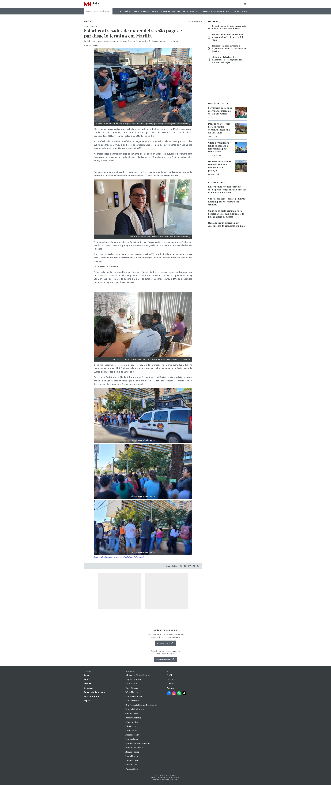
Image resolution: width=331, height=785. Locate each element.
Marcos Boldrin (132, 735)
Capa (86, 675)
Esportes (88, 701)
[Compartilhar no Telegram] (198, 566)
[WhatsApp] (179, 693)
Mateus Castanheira (134, 748)
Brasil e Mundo (91, 697)
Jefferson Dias (131, 722)
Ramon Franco (131, 761)
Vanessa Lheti (131, 769)
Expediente (172, 680)
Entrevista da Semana (213, 11)
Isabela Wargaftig (133, 718)
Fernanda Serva (132, 701)
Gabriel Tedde (131, 714)
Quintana (165, 11)
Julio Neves (130, 726)
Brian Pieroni (131, 684)
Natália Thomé (132, 752)
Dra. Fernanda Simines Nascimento (141, 705)
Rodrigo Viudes (92, 45)
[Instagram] (174, 693)
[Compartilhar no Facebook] (185, 566)
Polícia (118, 11)
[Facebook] (169, 693)
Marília (127, 11)
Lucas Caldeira (131, 731)
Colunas (236, 11)
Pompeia (145, 11)
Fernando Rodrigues (134, 709)
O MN (169, 675)
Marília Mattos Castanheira (137, 743)
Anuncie (246, 11)
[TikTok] (184, 693)
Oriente (154, 11)
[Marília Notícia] (91, 4)
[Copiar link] (181, 566)
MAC (228, 11)
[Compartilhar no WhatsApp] (194, 566)
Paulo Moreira (131, 756)
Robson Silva (131, 765)
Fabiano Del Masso (133, 697)
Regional (176, 11)
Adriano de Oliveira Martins (137, 675)
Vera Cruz (195, 11)
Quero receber (163, 643)
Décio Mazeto (131, 692)
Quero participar (163, 659)
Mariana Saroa (131, 739)
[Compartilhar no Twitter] (189, 566)
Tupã (185, 11)
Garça (136, 11)
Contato (170, 684)
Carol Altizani (131, 688)
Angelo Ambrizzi (133, 680)
